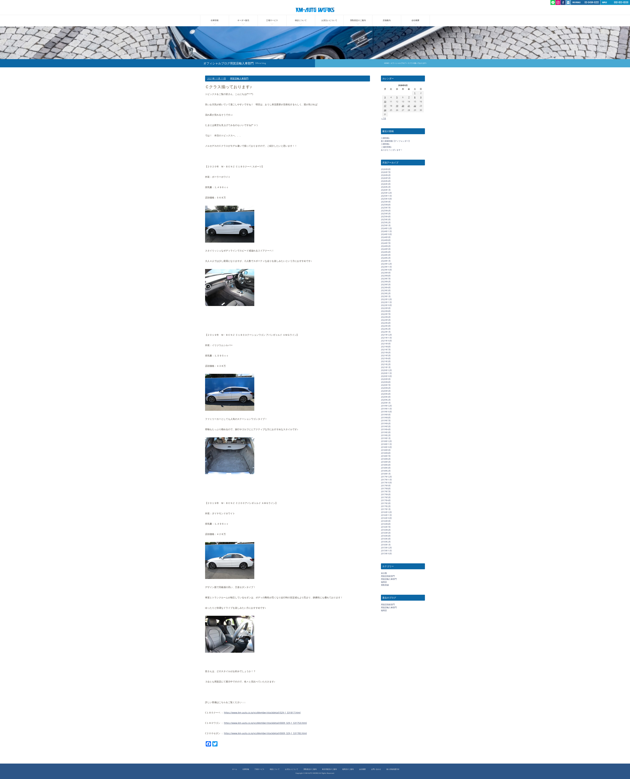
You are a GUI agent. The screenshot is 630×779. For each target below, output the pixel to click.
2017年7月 (386, 491)
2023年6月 (386, 281)
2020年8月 (386, 382)
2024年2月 (386, 258)
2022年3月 (386, 326)
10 (385, 101)
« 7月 (383, 118)
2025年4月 (386, 216)
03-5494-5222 (592, 2)
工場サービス (272, 20)
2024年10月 (386, 234)
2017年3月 (386, 503)
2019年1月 (386, 438)
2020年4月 (386, 394)
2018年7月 (386, 456)
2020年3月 (386, 396)
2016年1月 (386, 544)
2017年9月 (386, 485)
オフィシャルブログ (398, 63)
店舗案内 (387, 20)
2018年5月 (386, 462)
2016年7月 (386, 527)
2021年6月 (386, 352)
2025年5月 (386, 213)
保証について (301, 20)
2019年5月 (386, 426)
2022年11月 (386, 302)
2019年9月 (386, 414)
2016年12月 (386, 512)
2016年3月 (386, 538)
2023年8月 (386, 275)
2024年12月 (386, 228)
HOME (386, 63)
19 (397, 105)
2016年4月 (386, 535)
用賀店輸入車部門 (239, 78)
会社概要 (415, 20)
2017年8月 (386, 488)
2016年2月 (386, 541)
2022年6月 (386, 317)
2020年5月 (386, 391)
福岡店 (384, 582)
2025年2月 (386, 222)
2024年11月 (386, 231)
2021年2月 (386, 364)
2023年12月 (386, 263)
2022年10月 (386, 305)
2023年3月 (386, 290)
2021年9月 (386, 343)
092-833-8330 (621, 2)
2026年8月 (386, 169)
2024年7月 (386, 243)
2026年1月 (386, 190)
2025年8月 (386, 204)
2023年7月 (386, 278)
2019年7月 (386, 420)
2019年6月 (386, 423)
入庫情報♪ (385, 138)
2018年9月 (386, 450)
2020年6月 (386, 388)
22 (415, 105)
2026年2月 (386, 187)
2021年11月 (386, 337)
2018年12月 (386, 441)
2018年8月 (386, 453)
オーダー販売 (243, 20)
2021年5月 (386, 355)
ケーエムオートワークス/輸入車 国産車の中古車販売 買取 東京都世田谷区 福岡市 (315, 10)
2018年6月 (386, 459)
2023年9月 (386, 272)
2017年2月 (386, 506)
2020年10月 (386, 376)
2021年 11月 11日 (216, 78)
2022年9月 (386, 308)
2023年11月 (386, 266)
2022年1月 (386, 331)
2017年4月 (386, 500)
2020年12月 (386, 370)
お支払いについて (329, 20)
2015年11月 (386, 550)
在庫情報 (215, 20)
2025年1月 (386, 225)
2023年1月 (386, 296)
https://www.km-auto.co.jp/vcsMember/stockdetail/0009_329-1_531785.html (265, 733)
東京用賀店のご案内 (329, 769)
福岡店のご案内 (348, 769)
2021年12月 (386, 334)
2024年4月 (386, 252)
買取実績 (385, 585)
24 (385, 110)
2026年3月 (386, 184)
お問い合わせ (376, 769)
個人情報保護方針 (392, 769)
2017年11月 (386, 479)
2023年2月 (386, 293)
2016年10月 (386, 518)
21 (409, 105)
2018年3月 (386, 467)
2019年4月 (386, 429)
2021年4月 (386, 358)
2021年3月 (386, 361)
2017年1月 (386, 509)
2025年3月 (386, 219)
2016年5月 (386, 532)
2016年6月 (386, 530)
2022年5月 (386, 320)
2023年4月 (386, 287)
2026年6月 (386, 175)
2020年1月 (386, 402)
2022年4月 (386, 323)
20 (403, 105)
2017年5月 (386, 497)
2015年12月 (386, 547)
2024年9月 (386, 237)
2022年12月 (386, 299)
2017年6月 (386, 494)
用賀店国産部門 (388, 576)
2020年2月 (386, 399)
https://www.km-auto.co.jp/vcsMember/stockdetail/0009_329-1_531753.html (265, 722)
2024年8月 (386, 240)
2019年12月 (386, 405)
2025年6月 (386, 210)
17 (385, 105)
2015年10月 (386, 553)
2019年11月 (386, 408)
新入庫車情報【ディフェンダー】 (395, 141)
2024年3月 (386, 255)
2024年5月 (386, 249)
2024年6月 (386, 246)
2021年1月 (386, 367)
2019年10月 (386, 411)
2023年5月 (386, 284)
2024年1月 (386, 261)
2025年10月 (386, 198)
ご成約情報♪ (386, 147)
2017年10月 (386, 482)
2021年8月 (386, 346)
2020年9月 (386, 379)
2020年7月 (386, 385)
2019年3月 (386, 432)
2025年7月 (386, 207)
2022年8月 (386, 311)
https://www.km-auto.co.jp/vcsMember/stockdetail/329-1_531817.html (262, 712)
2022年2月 (386, 328)
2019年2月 (386, 435)
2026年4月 (386, 181)
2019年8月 (386, 417)
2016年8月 (386, 524)
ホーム (234, 769)
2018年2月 (386, 470)
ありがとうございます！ (392, 149)
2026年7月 (386, 172)
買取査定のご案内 (358, 20)
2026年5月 (386, 178)
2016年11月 (386, 515)
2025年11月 (386, 195)
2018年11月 (386, 444)
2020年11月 (386, 373)
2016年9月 (386, 521)
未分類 (384, 573)
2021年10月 (386, 340)
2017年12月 (386, 476)
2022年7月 (386, 314)
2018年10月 (386, 447)
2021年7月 (386, 349)
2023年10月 (386, 269)
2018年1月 (386, 473)
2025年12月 (386, 193)
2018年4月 (386, 464)
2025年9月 (386, 201)
